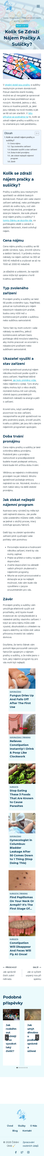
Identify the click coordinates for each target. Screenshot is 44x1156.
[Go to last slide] (7, 1037)
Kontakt (27, 1130)
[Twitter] (22, 1152)
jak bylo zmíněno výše (24, 380)
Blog (15, 1130)
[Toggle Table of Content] (35, 133)
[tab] (17, 1067)
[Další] (37, 1037)
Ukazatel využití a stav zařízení (24, 149)
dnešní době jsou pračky (17, 85)
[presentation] (11, 1014)
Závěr (13, 161)
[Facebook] (15, 1152)
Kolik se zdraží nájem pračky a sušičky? (20, 139)
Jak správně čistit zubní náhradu (10, 973)
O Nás (33, 1125)
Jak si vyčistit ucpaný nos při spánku (33, 973)
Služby (21, 1125)
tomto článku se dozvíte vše (17, 220)
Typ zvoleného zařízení (21, 146)
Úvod (10, 1125)
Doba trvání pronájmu (20, 152)
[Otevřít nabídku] (38, 6)
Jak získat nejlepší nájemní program (22, 157)
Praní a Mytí (22, 26)
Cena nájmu (15, 143)
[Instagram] (28, 1152)
